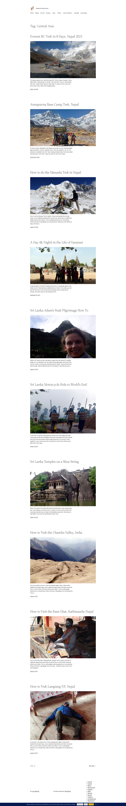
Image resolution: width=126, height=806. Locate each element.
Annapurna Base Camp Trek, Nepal (54, 104)
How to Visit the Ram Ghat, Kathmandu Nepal (61, 611)
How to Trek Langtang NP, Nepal (52, 686)
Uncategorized (92, 799)
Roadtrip (90, 789)
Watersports (91, 800)
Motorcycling (91, 787)
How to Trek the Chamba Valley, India (56, 532)
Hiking (89, 785)
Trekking (90, 797)
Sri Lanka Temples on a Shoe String (54, 462)
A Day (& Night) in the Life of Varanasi (56, 242)
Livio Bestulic (35, 791)
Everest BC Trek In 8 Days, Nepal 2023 (56, 36)
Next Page (92, 765)
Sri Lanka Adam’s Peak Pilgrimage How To (59, 310)
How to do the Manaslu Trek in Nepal (55, 172)
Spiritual (90, 793)
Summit (90, 795)
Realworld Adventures (42, 8)
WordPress (68, 791)
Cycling (90, 783)
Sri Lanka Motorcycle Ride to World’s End (58, 384)
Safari (89, 791)
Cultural (90, 782)
